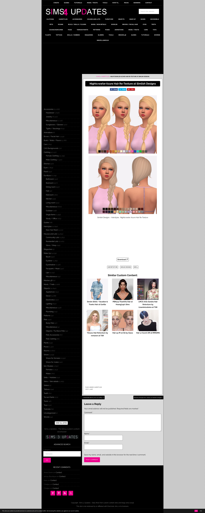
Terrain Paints (49, 397)
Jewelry (49, 117)
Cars (45, 144)
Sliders (46, 385)
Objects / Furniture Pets (55, 331)
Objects (47, 288)
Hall (47, 191)
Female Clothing (52, 156)
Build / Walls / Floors (52, 140)
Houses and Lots (50, 234)
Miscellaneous (51, 121)
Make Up (47, 253)
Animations (48, 133)
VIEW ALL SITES (61, 423)
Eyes (46, 168)
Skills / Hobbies (50, 377)
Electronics (50, 300)
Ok (196, 511)
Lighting (49, 304)
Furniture (47, 176)
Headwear (50, 113)
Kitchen (49, 199)
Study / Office (51, 219)
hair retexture (113, 267)
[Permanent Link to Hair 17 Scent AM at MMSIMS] (148, 330)
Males (48, 374)
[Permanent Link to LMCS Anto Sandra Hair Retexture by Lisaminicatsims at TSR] (148, 299)
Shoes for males (52, 362)
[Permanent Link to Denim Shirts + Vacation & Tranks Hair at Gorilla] (97, 299)
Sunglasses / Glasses (54, 125)
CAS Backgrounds (51, 148)
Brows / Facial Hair (51, 136)
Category (47, 450)
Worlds (47, 417)
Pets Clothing (51, 339)
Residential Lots (52, 241)
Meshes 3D (48, 280)
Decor (48, 296)
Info (201, 511)
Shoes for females (53, 358)
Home (98, 76)
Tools (46, 401)
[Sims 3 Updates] (62, 437)
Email (86, 443)
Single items (50, 215)
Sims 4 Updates (77, 12)
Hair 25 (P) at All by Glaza (122, 333)
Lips (47, 273)
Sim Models (48, 366)
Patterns (47, 316)
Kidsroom (50, 195)
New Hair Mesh (52, 230)
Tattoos (47, 389)
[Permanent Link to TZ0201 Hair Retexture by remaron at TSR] (97, 330)
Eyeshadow (50, 265)
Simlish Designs (126, 267)
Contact (59, 472)
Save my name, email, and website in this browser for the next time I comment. (115, 455)
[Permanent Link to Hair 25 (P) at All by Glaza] (122, 330)
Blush (48, 257)
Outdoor (49, 211)
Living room (50, 203)
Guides (46, 222)
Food (46, 172)
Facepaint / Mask (53, 269)
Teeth (46, 393)
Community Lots (52, 237)
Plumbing (49, 312)
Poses (46, 347)
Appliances (50, 292)
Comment (88, 412)
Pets (45, 320)
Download (121, 260)
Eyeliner (49, 261)
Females (49, 370)
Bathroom (50, 179)
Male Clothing (51, 160)
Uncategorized (49, 413)
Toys (46, 405)
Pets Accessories (52, 335)
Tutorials (47, 409)
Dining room (51, 187)
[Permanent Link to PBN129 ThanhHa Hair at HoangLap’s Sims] (122, 299)
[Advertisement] (102, 59)
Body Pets (50, 323)
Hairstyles (105, 76)
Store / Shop (51, 245)
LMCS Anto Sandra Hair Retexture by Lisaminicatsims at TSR (147, 304)
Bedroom (49, 183)
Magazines (48, 249)
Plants (46, 343)
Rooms (46, 351)
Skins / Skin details (51, 381)
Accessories (48, 109)
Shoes (46, 355)
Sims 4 (136, 267)
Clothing (47, 152)
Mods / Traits (49, 284)
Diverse (47, 164)
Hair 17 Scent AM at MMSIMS (148, 333)
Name (87, 434)
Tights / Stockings (53, 129)
